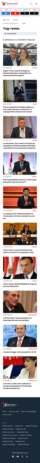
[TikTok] (34, 13)
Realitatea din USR (21, 429)
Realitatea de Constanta (9, 438)
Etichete (15, 20)
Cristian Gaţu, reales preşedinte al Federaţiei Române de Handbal (17, 319)
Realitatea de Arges (7, 441)
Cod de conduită (6, 414)
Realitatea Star (19, 426)
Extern (35, 104)
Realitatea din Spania (23, 444)
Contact (4, 411)
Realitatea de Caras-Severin (9, 435)
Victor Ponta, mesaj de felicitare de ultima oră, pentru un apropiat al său (18, 251)
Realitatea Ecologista (31, 426)
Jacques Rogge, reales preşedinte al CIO (20, 352)
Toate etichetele (11, 33)
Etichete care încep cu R (10, 23)
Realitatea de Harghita (26, 435)
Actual (35, 68)
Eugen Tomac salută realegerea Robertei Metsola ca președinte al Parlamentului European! (17, 73)
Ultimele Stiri (32, 315)
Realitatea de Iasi (20, 441)
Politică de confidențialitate (28, 411)
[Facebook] (6, 13)
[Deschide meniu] (36, 3)
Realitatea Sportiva (7, 426)
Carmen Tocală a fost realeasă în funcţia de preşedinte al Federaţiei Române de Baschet (17, 386)
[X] (24, 13)
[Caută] (31, 4)
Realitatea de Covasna (8, 432)
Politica (34, 176)
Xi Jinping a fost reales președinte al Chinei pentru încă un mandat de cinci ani (19, 216)
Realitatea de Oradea (22, 432)
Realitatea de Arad (23, 438)
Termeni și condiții (14, 411)
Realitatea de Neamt (7, 429)
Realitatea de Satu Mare (8, 444)
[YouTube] (15, 13)
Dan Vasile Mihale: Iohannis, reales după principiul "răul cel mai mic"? (19, 181)
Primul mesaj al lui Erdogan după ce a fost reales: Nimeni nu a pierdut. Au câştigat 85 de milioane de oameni (18, 109)
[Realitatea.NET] (10, 4)
